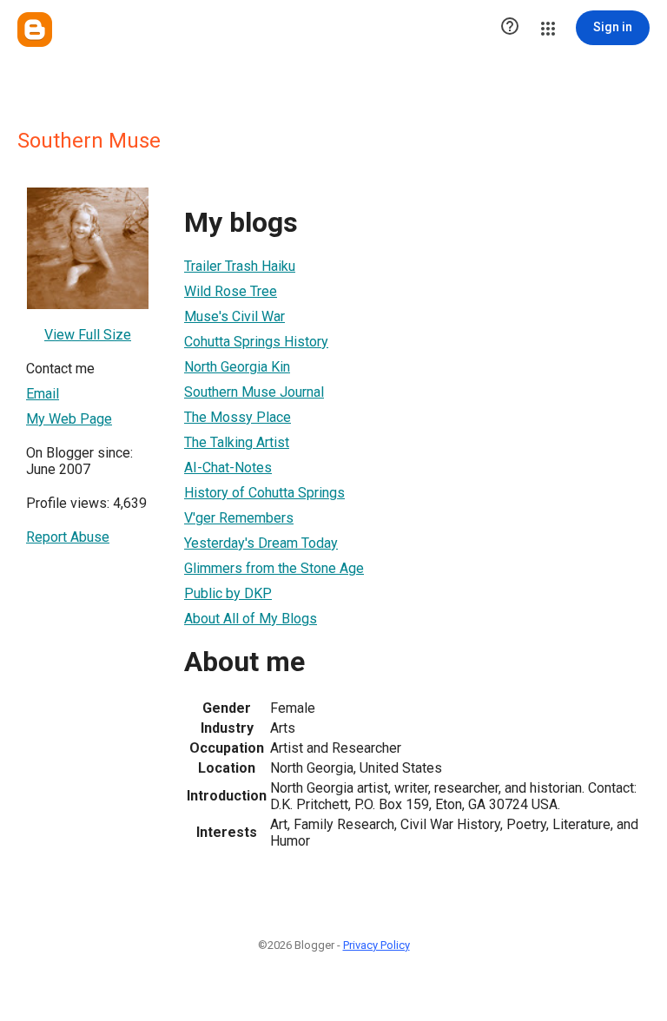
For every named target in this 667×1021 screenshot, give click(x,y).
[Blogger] (34, 29)
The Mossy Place (237, 417)
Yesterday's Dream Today (261, 543)
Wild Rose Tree (230, 291)
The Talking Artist (236, 442)
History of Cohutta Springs (264, 492)
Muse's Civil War (234, 316)
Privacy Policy (376, 945)
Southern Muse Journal (254, 392)
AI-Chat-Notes (228, 467)
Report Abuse (67, 537)
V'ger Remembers (239, 518)
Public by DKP (228, 593)
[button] (510, 28)
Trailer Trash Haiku (239, 266)
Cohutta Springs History (256, 341)
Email (42, 393)
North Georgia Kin (237, 367)
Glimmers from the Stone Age (274, 568)
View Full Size (87, 334)
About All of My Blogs (250, 618)
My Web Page (69, 419)
